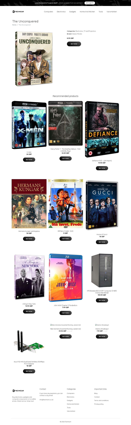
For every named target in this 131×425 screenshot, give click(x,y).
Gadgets (72, 12)
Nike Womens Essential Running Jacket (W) (65, 329)
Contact (97, 397)
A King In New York (29, 304)
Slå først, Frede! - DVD (65, 231)
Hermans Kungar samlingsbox (29, 231)
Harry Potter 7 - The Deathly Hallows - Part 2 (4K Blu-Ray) (65, 150)
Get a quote (90, 3)
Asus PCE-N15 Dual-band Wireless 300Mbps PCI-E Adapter (29, 363)
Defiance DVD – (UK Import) (102, 161)
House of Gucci (102, 234)
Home (14, 25)
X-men (29, 152)
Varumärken (112, 12)
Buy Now (74, 44)
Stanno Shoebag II (102, 329)
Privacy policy (98, 404)
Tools (101, 12)
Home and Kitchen (87, 12)
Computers (48, 12)
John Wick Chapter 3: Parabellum (65, 305)
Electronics (61, 12)
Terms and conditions (101, 400)
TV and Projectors (90, 31)
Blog (95, 393)
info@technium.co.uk (46, 400)
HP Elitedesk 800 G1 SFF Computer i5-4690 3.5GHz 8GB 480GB (102, 292)
